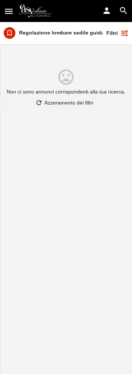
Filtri (112, 33)
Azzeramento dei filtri (68, 103)
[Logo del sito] (36, 11)
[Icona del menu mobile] (9, 11)
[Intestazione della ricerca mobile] (123, 10)
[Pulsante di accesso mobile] (106, 10)
